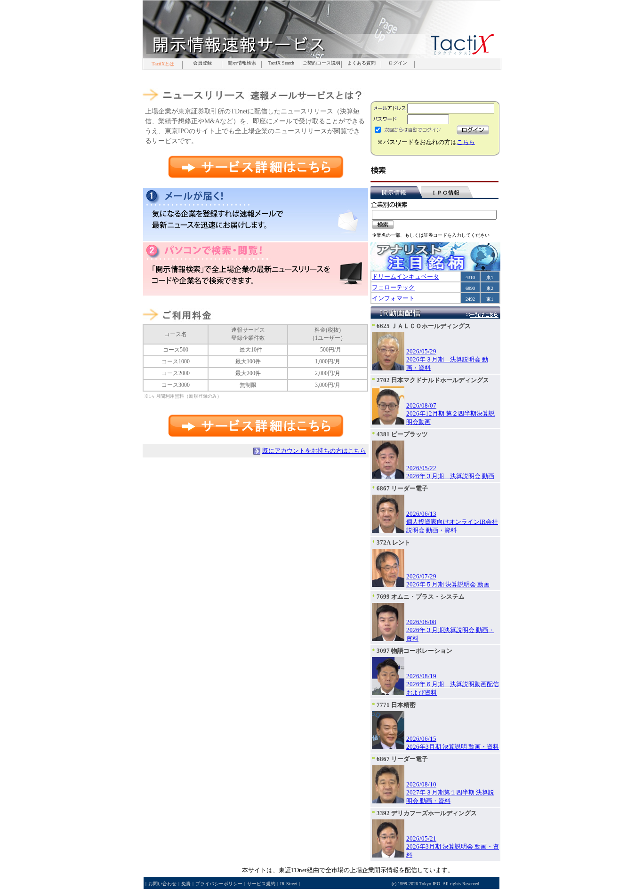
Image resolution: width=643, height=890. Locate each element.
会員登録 (202, 63)
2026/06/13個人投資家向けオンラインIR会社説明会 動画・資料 (452, 522)
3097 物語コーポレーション (414, 650)
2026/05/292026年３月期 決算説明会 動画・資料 (447, 359)
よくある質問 (361, 63)
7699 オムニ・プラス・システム (421, 596)
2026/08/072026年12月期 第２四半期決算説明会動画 (450, 413)
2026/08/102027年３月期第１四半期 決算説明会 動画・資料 (450, 792)
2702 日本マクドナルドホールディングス (433, 380)
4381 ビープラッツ (402, 434)
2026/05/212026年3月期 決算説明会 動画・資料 (452, 846)
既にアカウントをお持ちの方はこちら (314, 450)
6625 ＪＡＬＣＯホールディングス (424, 325)
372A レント (393, 542)
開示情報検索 (242, 63)
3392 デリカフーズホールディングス (427, 813)
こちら (466, 141)
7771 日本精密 (396, 704)
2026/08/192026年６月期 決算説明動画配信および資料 (452, 684)
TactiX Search (281, 63)
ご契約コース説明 (321, 63)
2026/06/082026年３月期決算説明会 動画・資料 (450, 630)
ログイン (397, 63)
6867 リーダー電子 (402, 488)
